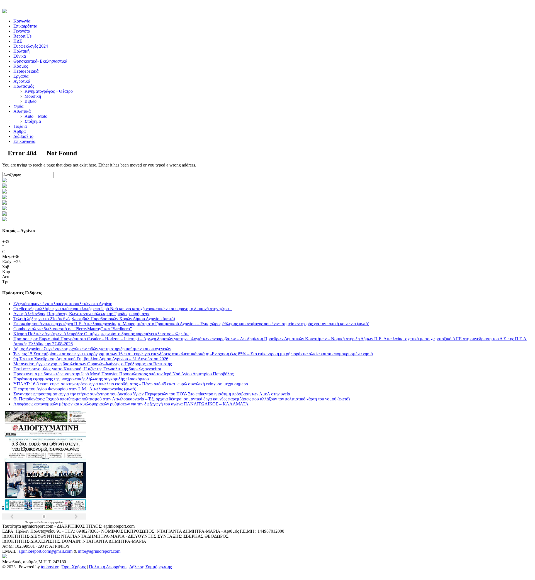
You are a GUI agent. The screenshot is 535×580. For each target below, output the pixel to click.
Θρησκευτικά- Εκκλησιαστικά (40, 61)
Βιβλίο (31, 101)
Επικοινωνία (24, 141)
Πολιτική (21, 51)
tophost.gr (50, 566)
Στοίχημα (33, 121)
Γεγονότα (21, 31)
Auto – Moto (36, 116)
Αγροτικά (21, 81)
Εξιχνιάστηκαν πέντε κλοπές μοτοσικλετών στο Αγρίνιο (62, 303)
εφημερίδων (56, 522)
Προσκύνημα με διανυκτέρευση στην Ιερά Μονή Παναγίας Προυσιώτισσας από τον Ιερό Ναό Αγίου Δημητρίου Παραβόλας (123, 373)
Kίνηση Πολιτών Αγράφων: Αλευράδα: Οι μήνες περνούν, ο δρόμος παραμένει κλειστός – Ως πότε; (102, 333)
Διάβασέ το (23, 136)
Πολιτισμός (23, 86)
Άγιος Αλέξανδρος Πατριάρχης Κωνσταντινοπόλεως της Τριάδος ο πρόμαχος (81, 313)
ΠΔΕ (17, 41)
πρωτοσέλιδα (36, 522)
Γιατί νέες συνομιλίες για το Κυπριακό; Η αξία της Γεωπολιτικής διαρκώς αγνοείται (87, 368)
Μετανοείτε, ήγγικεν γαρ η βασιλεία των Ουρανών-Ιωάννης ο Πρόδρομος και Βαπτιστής (92, 363)
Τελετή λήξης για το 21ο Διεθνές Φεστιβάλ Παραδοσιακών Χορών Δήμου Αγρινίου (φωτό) (94, 318)
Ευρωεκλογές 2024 (30, 46)
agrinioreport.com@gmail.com (45, 551)
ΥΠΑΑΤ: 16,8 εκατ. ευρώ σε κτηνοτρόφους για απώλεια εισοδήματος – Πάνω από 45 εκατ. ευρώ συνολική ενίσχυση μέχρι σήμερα (130, 383)
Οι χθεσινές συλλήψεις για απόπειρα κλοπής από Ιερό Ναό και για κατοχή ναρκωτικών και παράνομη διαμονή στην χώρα (122, 308)
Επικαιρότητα (25, 26)
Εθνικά (19, 56)
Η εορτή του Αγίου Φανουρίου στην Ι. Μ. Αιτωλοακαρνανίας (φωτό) (74, 388)
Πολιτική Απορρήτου (108, 566)
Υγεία (18, 106)
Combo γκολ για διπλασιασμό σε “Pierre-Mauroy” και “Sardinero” (72, 328)
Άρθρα (19, 131)
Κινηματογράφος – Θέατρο (49, 91)
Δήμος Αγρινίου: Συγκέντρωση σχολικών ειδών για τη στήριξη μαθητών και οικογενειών (92, 348)
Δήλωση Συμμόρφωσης (150, 566)
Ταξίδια (20, 126)
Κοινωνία (21, 21)
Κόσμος (20, 66)
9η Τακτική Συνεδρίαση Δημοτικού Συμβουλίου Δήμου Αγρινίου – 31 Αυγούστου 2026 (90, 358)
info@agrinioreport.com (99, 551)
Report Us (22, 36)
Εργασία (20, 76)
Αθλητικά (22, 111)
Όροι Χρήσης (74, 566)
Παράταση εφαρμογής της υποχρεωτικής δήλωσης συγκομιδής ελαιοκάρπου (81, 378)
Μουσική (33, 96)
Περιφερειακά (25, 71)
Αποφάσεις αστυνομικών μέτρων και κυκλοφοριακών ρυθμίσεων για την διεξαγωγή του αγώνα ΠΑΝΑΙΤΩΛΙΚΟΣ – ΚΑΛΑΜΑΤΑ (131, 404)
